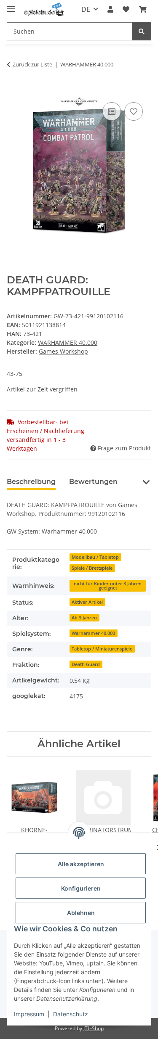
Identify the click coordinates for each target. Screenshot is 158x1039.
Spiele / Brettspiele (92, 568)
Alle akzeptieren (81, 863)
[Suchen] (141, 31)
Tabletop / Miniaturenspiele (102, 649)
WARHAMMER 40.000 (67, 342)
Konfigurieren (81, 888)
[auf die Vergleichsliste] (111, 111)
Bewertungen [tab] (93, 482)
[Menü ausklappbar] (11, 5)
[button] (110, 9)
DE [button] (85, 9)
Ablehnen (81, 912)
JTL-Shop (93, 1028)
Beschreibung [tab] (31, 482)
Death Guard (86, 664)
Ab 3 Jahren (84, 618)
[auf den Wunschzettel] (133, 111)
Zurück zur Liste (32, 64)
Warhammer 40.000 (93, 633)
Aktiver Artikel (87, 602)
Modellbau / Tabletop (95, 557)
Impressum (29, 1014)
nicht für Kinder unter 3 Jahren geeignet (108, 586)
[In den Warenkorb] (13, 90)
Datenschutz (70, 1014)
